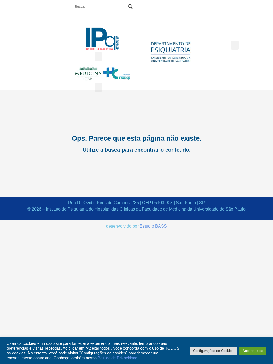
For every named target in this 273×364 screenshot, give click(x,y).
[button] (98, 56)
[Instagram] (102, 18)
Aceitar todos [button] (253, 351)
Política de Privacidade (117, 358)
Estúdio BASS (153, 226)
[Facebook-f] (93, 18)
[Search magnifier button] (130, 6)
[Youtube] (111, 18)
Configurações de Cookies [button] (213, 351)
